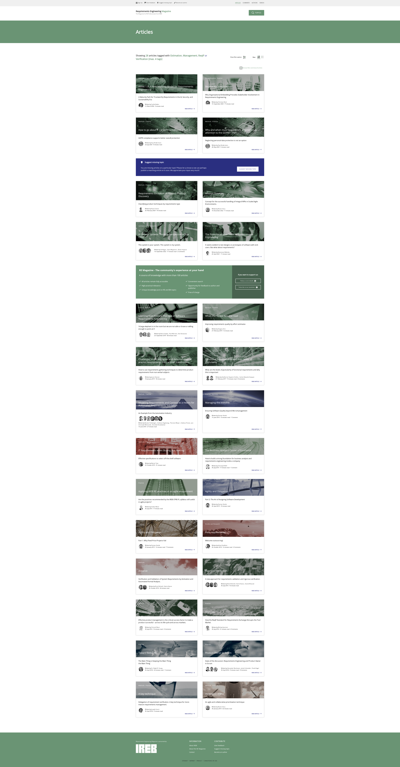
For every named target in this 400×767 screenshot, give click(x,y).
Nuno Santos (155, 209)
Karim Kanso (168, 586)
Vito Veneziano (182, 334)
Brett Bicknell (159, 586)
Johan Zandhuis (222, 545)
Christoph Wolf (222, 466)
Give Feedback (219, 745)
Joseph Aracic (155, 709)
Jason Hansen (155, 377)
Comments (246, 2)
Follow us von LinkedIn (247, 281)
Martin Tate (154, 463)
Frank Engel (255, 668)
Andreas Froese (186, 423)
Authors (255, 2)
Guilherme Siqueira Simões (230, 377)
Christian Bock (222, 102)
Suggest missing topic (247, 169)
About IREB (193, 745)
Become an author (220, 752)
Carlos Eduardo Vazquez (246, 377)
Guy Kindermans (156, 143)
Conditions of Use (210, 761)
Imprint (192, 761)
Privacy (199, 761)
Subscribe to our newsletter (247, 287)
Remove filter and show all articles (252, 68)
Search (262, 2)
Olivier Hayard (182, 250)
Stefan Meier (155, 507)
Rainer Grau (221, 209)
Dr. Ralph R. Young (156, 668)
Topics (257, 13)
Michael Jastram (223, 627)
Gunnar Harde (222, 415)
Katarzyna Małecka (224, 252)
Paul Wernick (173, 334)
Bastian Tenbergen (151, 423)
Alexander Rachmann (234, 668)
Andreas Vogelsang (163, 423)
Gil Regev (164, 250)
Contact (192, 752)
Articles (238, 2)
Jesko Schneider (246, 668)
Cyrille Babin (155, 104)
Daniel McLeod (249, 584)
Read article (189, 108)
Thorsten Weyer (175, 423)
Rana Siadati (164, 334)
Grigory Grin (222, 329)
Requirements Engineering (153, 12)
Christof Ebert (155, 627)
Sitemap (185, 761)
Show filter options (236, 57)
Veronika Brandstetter (158, 425)
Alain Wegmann (172, 250)
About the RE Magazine (197, 749)
